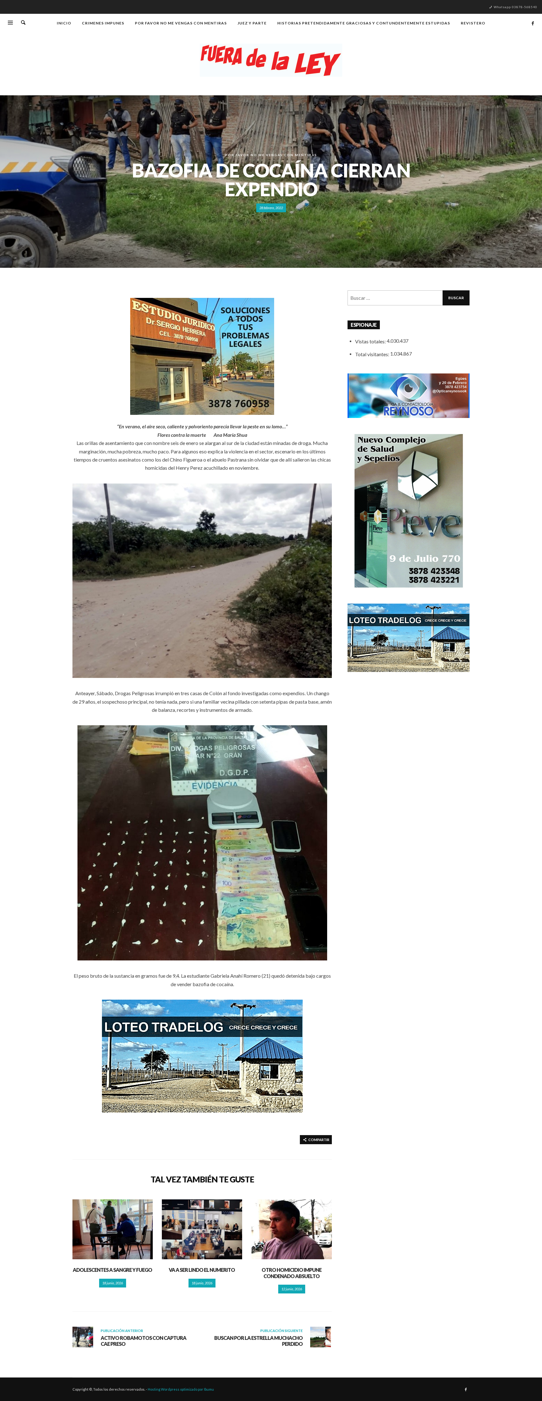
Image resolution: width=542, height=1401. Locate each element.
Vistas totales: (371, 341)
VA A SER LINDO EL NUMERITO (202, 1270)
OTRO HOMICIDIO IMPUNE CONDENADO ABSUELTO (291, 1273)
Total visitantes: (372, 354)
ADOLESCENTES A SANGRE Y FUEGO (112, 1270)
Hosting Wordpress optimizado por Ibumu (181, 1389)
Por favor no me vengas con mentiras (271, 155)
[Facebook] (532, 23)
